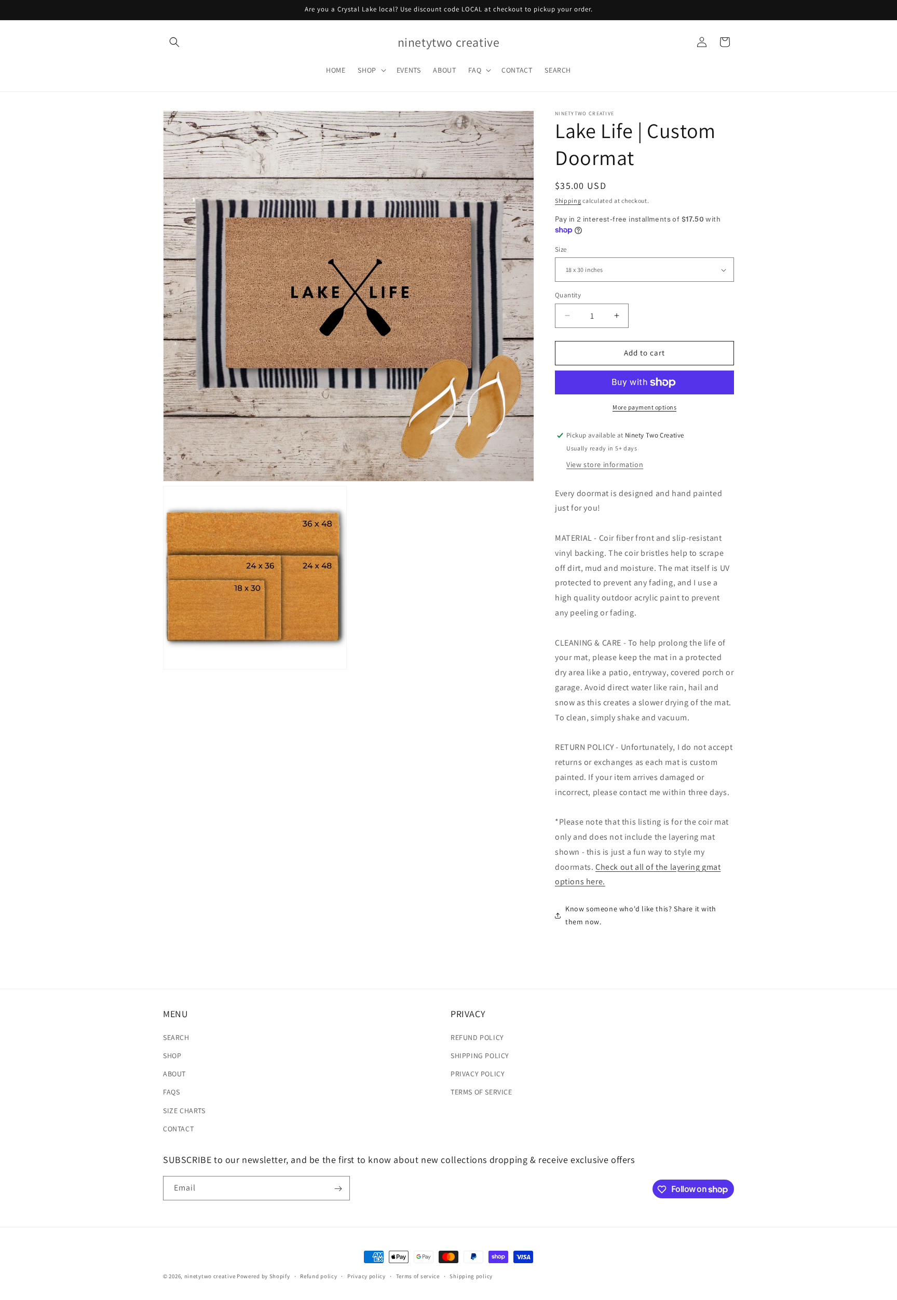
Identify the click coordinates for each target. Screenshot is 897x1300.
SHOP (172, 1055)
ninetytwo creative (210, 1276)
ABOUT (174, 1073)
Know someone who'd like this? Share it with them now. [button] (640, 915)
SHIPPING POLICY (480, 1055)
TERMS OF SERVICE (481, 1092)
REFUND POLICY (477, 1037)
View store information (604, 464)
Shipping (568, 200)
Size (561, 249)
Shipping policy (471, 1275)
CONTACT (178, 1128)
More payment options (644, 407)
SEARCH (176, 1037)
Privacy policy (366, 1275)
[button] (174, 42)
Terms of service (418, 1275)
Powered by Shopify (263, 1276)
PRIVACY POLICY (478, 1073)
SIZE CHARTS (184, 1110)
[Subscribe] (338, 1188)
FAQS (171, 1092)
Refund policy (318, 1275)
